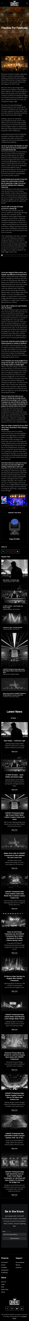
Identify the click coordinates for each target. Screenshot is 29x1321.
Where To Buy (4, 1289)
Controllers (4, 1267)
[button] (2, 3)
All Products (4, 1262)
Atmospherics (4, 1270)
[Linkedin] (17, 551)
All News (13, 718)
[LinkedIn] (22, 1308)
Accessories (4, 1272)
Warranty (18, 1265)
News (2, 1287)
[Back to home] (14, 3)
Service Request (20, 1262)
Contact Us (18, 1267)
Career (3, 1284)
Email (6, 1231)
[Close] (26, 1316)
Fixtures (3, 1265)
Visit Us (3, 1292)
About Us (3, 1282)
